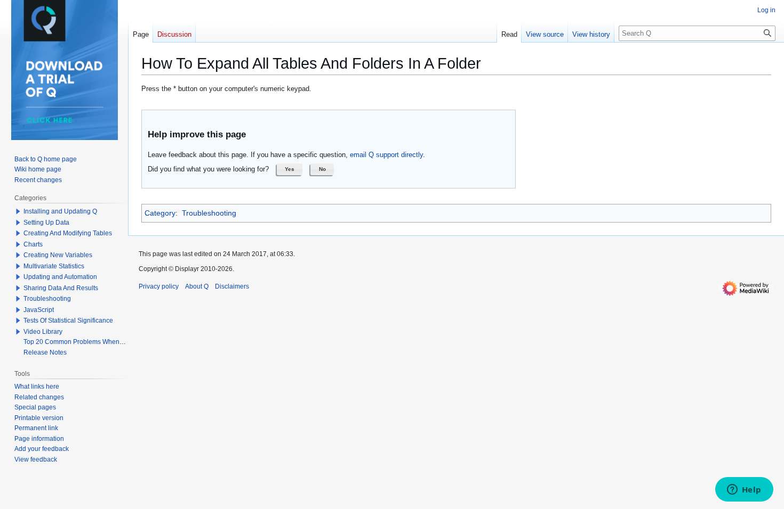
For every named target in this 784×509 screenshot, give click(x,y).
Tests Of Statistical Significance (68, 320)
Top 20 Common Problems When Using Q (84, 342)
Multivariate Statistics (53, 266)
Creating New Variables (57, 255)
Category (160, 213)
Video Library (42, 331)
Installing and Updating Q (60, 211)
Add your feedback (41, 449)
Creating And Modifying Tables (67, 233)
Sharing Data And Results (60, 288)
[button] (289, 169)
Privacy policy (159, 286)
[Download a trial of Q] (64, 70)
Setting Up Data (46, 222)
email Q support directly (386, 155)
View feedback (35, 459)
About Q (197, 286)
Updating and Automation (60, 277)
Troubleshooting (209, 213)
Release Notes (45, 352)
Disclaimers (232, 286)
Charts (33, 244)
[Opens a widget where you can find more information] (744, 490)
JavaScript (38, 310)
